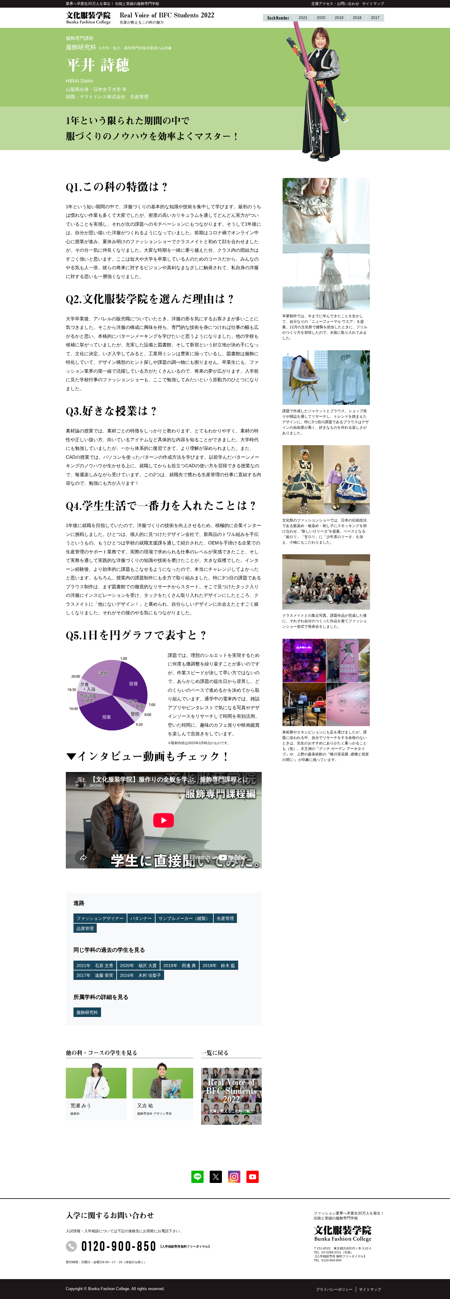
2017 (375, 18)
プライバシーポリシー (334, 1289)
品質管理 (85, 928)
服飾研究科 (87, 1012)
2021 (303, 18)
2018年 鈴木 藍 (219, 965)
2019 (339, 18)
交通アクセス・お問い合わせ (335, 4)
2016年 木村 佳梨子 (140, 975)
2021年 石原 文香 (95, 965)
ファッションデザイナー (100, 918)
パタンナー (141, 918)
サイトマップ (373, 4)
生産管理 (225, 918)
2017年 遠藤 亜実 (95, 975)
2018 (357, 18)
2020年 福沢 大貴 (138, 965)
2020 (321, 18)
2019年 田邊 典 (179, 965)
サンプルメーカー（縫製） (184, 918)
